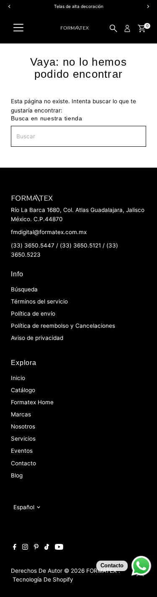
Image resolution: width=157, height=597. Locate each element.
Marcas (21, 414)
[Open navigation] (18, 28)
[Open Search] (113, 28)
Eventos (22, 450)
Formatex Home (32, 402)
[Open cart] (141, 28)
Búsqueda (24, 289)
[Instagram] (25, 548)
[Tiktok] (46, 548)
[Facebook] (14, 548)
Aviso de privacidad (37, 337)
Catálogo (23, 390)
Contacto (23, 463)
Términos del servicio (39, 301)
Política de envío (33, 313)
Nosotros (23, 426)
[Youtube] (59, 548)
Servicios (23, 438)
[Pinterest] (36, 548)
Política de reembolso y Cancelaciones (63, 325)
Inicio (18, 378)
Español (23, 507)
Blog (17, 475)
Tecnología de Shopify (43, 579)
